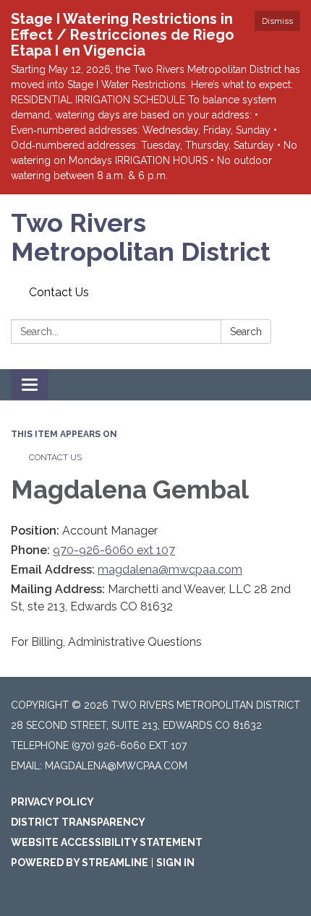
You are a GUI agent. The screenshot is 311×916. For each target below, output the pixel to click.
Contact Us (59, 292)
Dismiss (277, 21)
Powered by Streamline (79, 862)
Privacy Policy (52, 802)
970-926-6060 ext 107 (114, 550)
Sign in (175, 862)
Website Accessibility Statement (107, 842)
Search (246, 331)
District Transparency (78, 822)
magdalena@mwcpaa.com (170, 569)
